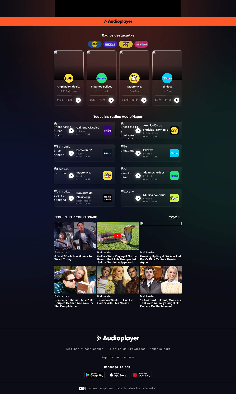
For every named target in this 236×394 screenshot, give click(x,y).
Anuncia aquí (160, 349)
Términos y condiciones (84, 349)
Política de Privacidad (127, 349)
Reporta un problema (118, 357)
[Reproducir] (78, 100)
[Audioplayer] (118, 21)
